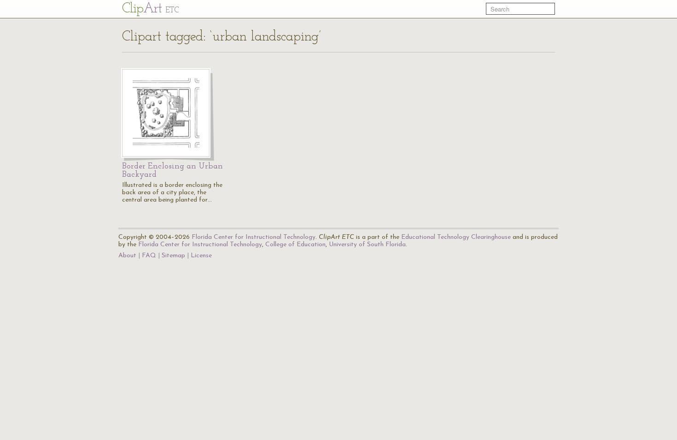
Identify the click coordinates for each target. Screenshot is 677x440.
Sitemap (173, 255)
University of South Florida (367, 244)
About (127, 255)
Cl (150, 9)
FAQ (149, 255)
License (201, 255)
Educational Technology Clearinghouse (456, 237)
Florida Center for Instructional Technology (253, 237)
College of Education (295, 244)
